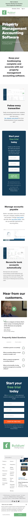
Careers (11, 461)
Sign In (23, 8)
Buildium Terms (13, 189)
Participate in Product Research (12, 486)
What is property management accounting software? (11, 360)
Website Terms (12, 496)
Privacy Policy (14, 190)
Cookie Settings (6, 514)
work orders (20, 217)
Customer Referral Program (12, 474)
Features (4, 461)
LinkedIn (14, 501)
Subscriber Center (7, 498)
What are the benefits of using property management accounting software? (12, 367)
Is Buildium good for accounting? (11, 347)
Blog (4, 467)
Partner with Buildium (12, 480)
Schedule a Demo (16, 8)
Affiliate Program (12, 468)
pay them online (16, 219)
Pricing (4, 464)
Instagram (16, 501)
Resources (5, 470)
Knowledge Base (5, 483)
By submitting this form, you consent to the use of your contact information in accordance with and (14, 426)
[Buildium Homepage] (9, 12)
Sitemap (11, 490)
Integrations (12, 464)
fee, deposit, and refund (11, 118)
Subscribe (22, 457)
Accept (20, 514)
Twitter (19, 501)
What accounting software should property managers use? (12, 353)
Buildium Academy (5, 479)
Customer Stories (5, 474)
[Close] (26, 504)
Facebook (12, 501)
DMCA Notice (22, 498)
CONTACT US (21, 478)
